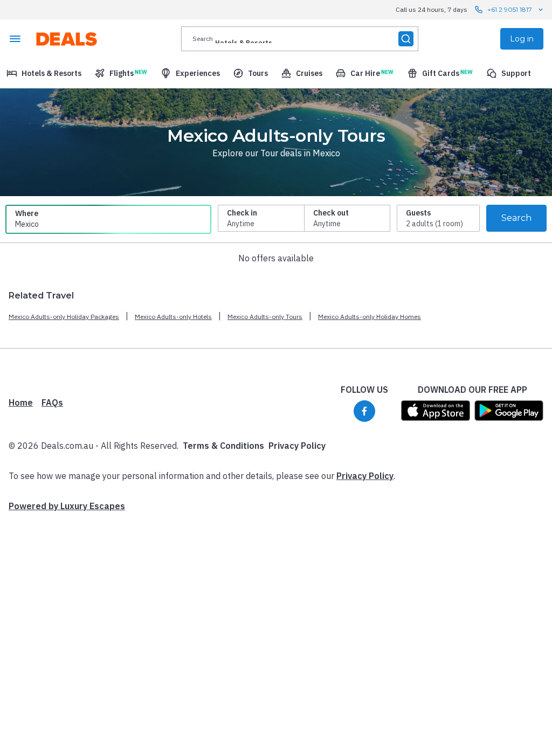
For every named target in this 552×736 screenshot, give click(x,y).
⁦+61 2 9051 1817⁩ (509, 9)
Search (516, 218)
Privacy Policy (297, 445)
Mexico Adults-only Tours (264, 317)
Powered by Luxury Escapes (67, 506)
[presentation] (300, 39)
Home (21, 402)
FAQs (52, 402)
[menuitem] (44, 73)
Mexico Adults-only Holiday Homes (369, 317)
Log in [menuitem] (522, 39)
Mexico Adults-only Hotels (173, 317)
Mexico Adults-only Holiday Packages (64, 317)
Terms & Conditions (223, 445)
